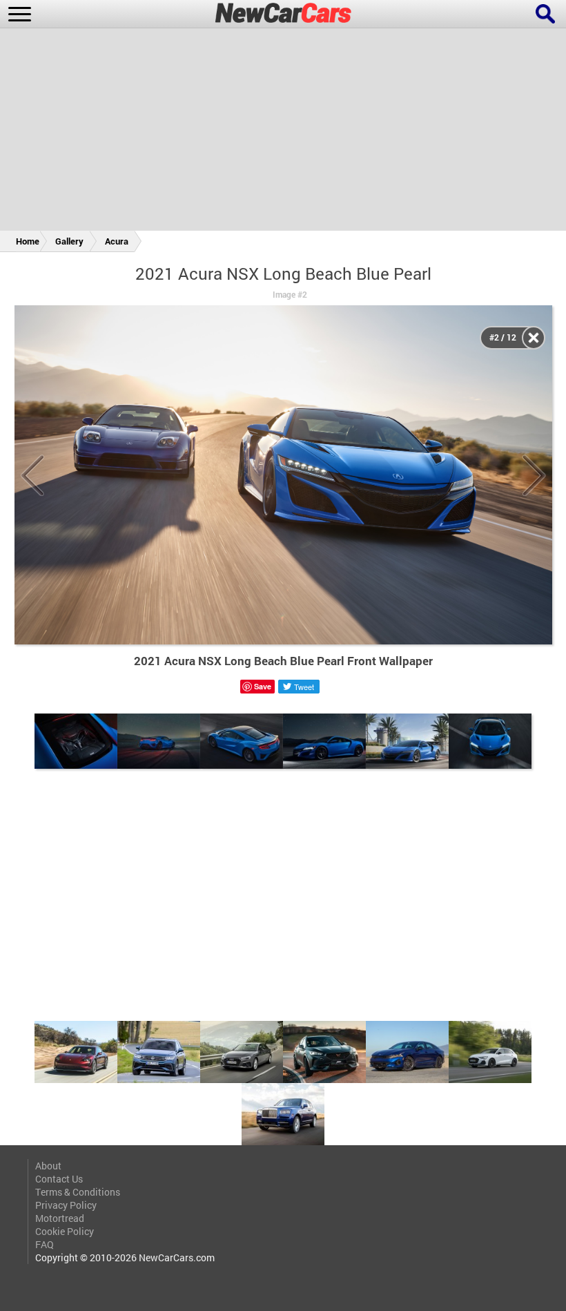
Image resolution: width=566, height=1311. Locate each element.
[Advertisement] (283, 132)
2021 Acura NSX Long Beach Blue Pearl (283, 273)
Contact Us (59, 1178)
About (48, 1165)
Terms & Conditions (77, 1191)
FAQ (44, 1244)
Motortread (59, 1218)
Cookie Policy (64, 1231)
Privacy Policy (66, 1205)
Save (262, 686)
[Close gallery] (533, 338)
